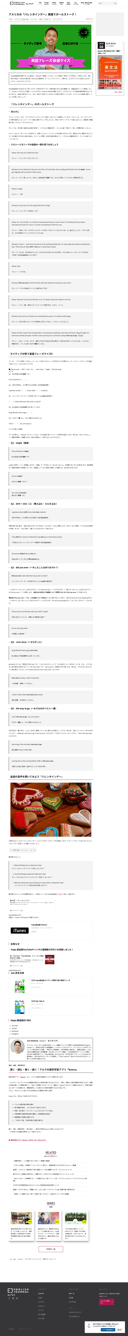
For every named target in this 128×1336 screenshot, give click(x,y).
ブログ (60, 894)
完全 (25, 526)
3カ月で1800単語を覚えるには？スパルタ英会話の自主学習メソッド (36, 1185)
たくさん (60, 128)
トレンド (41, 1310)
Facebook (15, 1031)
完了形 (27, 664)
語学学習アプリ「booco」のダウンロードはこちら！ (29, 1140)
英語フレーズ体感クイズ (45, 19)
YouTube (15, 1025)
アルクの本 (72, 1302)
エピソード (17, 841)
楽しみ (75, 120)
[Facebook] (9, 1298)
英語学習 (41, 1293)
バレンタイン (34, 19)
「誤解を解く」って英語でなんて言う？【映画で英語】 (31, 1161)
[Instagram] (13, 1298)
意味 (26, 465)
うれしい (65, 321)
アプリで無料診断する (108, 1330)
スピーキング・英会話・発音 (21, 19)
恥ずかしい (73, 230)
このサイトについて (75, 1312)
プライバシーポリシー (25, 1329)
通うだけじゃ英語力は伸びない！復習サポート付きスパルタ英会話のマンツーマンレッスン (43, 1174)
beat (28, 423)
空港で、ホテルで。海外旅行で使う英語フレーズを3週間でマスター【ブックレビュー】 (42, 1169)
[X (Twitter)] (17, 1298)
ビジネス (41, 1302)
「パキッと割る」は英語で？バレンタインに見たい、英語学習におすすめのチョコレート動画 (44, 1165)
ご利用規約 (11, 1329)
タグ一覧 (12, 1259)
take (22, 628)
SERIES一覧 (50, 1249)
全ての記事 (41, 1314)
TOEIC (40, 1298)
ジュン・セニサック (57, 19)
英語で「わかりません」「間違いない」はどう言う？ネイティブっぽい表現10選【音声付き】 (44, 1189)
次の (19, 1096)
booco (23, 1077)
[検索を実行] (115, 3)
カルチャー (41, 1306)
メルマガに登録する (104, 1302)
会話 (90, 361)
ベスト (27, 730)
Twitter (14, 1028)
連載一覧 (71, 1293)
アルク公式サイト (74, 1316)
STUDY (10, 19)
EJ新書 (71, 1298)
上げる (61, 1054)
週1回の (75, 89)
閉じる (119, 1330)
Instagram (15, 1034)
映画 (71, 136)
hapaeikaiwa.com (15, 915)
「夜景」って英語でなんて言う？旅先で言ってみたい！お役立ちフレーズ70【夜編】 (41, 1194)
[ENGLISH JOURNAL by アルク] (17, 3)
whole (35, 205)
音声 (10, 917)
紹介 (65, 434)
